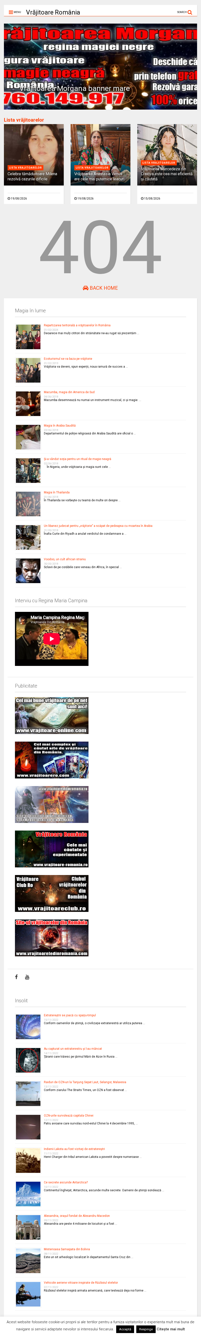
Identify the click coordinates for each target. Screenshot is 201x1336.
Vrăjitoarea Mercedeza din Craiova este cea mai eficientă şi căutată (167, 174)
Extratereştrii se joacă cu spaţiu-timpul (70, 1015)
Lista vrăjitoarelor (24, 120)
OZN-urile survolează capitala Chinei (68, 1115)
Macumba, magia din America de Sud (69, 392)
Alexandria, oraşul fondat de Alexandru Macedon (77, 1216)
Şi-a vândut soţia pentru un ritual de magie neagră (77, 459)
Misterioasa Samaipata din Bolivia (67, 1249)
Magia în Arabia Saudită (60, 425)
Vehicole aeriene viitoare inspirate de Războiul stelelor (81, 1282)
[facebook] (16, 977)
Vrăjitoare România (53, 12)
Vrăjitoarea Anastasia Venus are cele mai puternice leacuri (99, 176)
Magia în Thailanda (57, 492)
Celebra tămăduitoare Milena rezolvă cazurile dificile (32, 176)
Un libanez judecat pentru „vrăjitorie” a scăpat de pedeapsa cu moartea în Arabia (98, 526)
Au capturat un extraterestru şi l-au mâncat (73, 1048)
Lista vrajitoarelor (25, 167)
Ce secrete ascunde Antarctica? (66, 1182)
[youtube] (27, 977)
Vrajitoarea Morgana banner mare (74, 88)
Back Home (103, 288)
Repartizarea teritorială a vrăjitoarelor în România (77, 325)
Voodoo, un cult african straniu (65, 559)
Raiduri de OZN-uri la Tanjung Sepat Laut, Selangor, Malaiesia (85, 1082)
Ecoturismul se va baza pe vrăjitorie (68, 358)
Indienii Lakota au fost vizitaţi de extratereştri (74, 1149)
